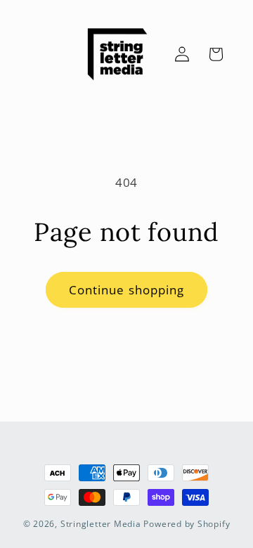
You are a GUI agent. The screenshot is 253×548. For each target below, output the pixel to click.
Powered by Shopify (186, 524)
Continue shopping (127, 290)
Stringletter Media (100, 524)
